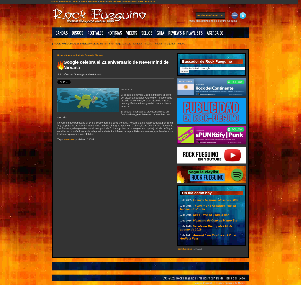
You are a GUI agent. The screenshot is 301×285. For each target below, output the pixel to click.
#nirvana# (69, 140)
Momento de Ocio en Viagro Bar (215, 220)
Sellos (102, 1)
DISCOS (77, 33)
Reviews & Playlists (133, 1)
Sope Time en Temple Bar (211, 214)
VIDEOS (131, 33)
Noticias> (70, 55)
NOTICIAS (115, 33)
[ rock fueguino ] (185, 249)
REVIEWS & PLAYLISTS (185, 33)
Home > (61, 55)
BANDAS (61, 33)
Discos (75, 1)
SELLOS (147, 33)
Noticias (93, 1)
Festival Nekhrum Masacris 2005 (215, 200)
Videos (83, 1)
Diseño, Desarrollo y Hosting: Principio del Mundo (220, 283)
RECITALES (95, 33)
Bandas (55, 1)
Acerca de (150, 1)
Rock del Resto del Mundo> (89, 55)
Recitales (65, 1)
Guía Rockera (114, 1)
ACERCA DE (215, 33)
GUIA (160, 33)
